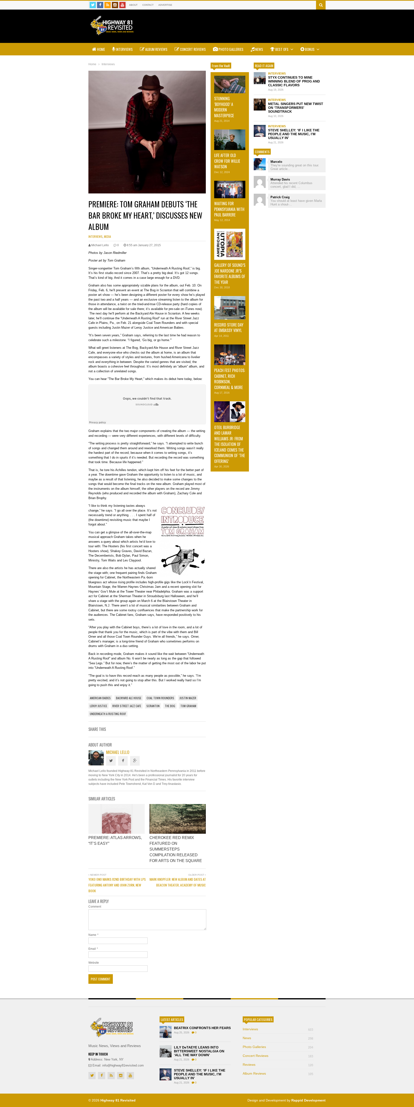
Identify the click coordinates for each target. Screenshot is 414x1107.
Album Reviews (155, 49)
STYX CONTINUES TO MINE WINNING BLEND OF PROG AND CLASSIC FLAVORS (294, 81)
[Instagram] (115, 5)
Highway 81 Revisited (118, 1100)
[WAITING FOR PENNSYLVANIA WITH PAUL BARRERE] (229, 189)
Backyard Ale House (128, 698)
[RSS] (107, 5)
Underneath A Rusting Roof (108, 714)
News (258, 49)
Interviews (124, 49)
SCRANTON (153, 706)
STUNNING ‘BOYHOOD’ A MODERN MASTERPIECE (224, 107)
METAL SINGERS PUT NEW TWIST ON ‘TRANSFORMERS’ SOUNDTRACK (295, 107)
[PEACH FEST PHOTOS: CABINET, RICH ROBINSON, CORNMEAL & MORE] (229, 354)
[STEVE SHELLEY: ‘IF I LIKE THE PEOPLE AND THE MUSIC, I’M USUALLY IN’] (260, 131)
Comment (94, 906)
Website (93, 962)
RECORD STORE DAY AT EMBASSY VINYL (228, 327)
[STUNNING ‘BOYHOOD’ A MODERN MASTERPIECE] (229, 84)
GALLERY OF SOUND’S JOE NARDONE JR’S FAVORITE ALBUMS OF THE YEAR (229, 273)
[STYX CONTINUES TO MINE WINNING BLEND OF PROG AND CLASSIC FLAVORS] (260, 78)
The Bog (170, 706)
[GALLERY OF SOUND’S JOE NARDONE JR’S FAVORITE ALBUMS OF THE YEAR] (229, 244)
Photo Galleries (230, 49)
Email (92, 948)
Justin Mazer (187, 698)
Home (100, 49)
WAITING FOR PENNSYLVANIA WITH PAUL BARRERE (229, 209)
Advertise (165, 5)
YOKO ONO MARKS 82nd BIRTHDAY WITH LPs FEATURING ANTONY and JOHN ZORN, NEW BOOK (117, 885)
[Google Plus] (135, 761)
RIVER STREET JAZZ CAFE (126, 706)
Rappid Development (308, 1100)
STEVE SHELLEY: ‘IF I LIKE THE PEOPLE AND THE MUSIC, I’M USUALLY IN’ (293, 134)
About (133, 5)
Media (107, 236)
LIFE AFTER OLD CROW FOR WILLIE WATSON (227, 160)
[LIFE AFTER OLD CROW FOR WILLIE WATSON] (229, 139)
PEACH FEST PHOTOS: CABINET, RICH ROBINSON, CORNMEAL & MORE (229, 378)
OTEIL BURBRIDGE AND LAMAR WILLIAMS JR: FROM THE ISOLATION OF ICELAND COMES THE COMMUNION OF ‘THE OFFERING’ (229, 444)
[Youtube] (122, 5)
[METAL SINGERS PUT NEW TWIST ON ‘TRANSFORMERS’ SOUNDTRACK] (260, 105)
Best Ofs (282, 49)
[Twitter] (93, 5)
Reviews (278, 1064)
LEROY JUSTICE (98, 706)
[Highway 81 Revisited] (112, 32)
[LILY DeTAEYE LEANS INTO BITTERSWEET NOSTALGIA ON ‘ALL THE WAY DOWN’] (166, 1051)
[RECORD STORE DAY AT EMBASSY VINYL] (229, 308)
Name (92, 935)
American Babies (100, 698)
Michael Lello (117, 752)
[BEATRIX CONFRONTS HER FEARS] (166, 1032)
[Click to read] (116, 819)
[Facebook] (100, 5)
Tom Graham (188, 706)
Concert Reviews (192, 49)
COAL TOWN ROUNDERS (160, 698)
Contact (148, 5)
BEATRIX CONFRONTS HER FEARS (202, 1028)
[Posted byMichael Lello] (96, 764)
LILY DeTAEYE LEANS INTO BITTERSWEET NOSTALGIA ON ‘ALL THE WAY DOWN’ (199, 1051)
